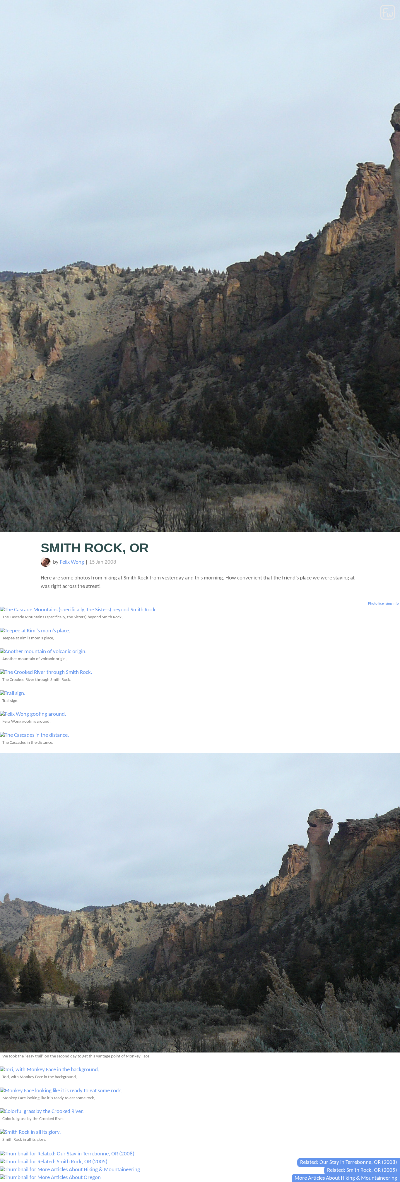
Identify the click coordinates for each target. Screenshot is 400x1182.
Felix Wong (72, 562)
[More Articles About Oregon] (50, 1178)
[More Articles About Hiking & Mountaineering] (70, 1170)
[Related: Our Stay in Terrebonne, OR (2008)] (67, 1154)
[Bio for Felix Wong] (46, 565)
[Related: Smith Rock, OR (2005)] (53, 1162)
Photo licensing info (383, 603)
